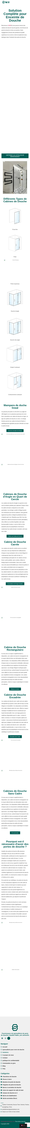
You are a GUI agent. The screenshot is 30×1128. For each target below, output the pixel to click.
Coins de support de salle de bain (13, 1090)
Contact (5, 1058)
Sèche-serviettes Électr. (10, 1098)
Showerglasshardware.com (8, 1121)
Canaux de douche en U (10, 1093)
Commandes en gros (9, 1063)
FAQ (4, 1068)
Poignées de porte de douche (12, 1085)
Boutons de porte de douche (11, 1082)
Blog (4, 1066)
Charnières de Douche (9, 1076)
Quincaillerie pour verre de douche (13, 1049)
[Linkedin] (8, 1038)
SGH (9, 25)
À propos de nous (8, 1055)
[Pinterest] (2, 1038)
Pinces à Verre (7, 1079)
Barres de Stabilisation (10, 1095)
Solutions (6, 1052)
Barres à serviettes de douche (12, 1087)
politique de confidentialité (11, 1060)
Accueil (5, 1047)
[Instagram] (5, 1038)
